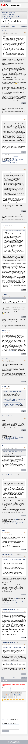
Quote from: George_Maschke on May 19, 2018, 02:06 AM (14, 647)
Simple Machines (17, 742)
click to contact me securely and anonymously (14, 159)
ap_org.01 (14, 158)
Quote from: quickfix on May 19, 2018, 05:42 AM (13, 451)
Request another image (14, 720)
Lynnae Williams (10, 350)
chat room (16, 155)
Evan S (4, 530)
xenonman (5, 30)
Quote (24, 103)
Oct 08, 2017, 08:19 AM (6, 360)
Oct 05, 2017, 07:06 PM (6, 332)
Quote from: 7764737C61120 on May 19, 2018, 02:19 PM (14, 559)
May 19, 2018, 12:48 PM (6, 476)
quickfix (4, 445)
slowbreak (5, 358)
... (11, 26)
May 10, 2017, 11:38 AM (6, 119)
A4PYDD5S (8, 161)
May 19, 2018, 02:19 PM (6, 532)
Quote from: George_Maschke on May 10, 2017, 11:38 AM (14, 172)
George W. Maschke (7, 117)
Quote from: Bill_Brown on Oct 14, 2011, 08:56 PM (13, 391)
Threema (4, 161)
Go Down (3, 26)
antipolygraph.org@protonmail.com (11, 160)
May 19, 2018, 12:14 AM (6, 388)
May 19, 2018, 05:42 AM (6, 417)
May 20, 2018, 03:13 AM (6, 611)
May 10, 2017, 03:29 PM (6, 227)
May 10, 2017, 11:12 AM (6, 32)
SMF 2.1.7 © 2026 (11, 742)
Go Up (2, 677)
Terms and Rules (13, 741)
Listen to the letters (5, 720)
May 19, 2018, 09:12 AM (6, 447)
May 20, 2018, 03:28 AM (6, 644)
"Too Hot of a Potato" (14, 162)
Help (9, 741)
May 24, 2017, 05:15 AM (6, 296)
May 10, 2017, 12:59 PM (6, 168)
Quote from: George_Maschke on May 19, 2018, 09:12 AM (14, 480)
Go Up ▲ (18, 741)
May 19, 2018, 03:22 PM (6, 556)
